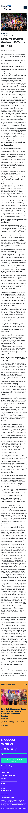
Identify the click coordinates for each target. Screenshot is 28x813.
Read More (4, 725)
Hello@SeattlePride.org (8, 797)
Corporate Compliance (8, 775)
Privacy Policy (5, 772)
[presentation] (24, 684)
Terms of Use (5, 769)
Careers (3, 778)
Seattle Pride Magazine (8, 766)
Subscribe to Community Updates (14, 760)
